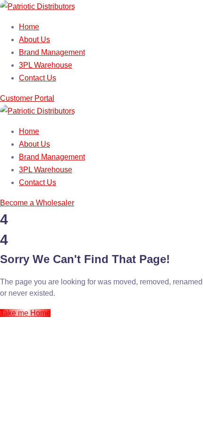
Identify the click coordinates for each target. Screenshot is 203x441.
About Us (34, 39)
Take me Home (25, 313)
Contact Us (37, 78)
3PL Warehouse (45, 65)
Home (29, 27)
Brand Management (52, 52)
